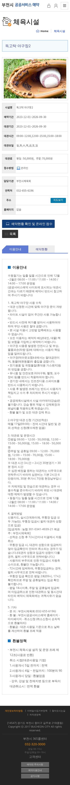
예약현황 (42, 249)
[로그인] (49, 5)
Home (44, 31)
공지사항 (35, 776)
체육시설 (59, 31)
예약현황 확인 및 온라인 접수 (31, 224)
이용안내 (15, 249)
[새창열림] (56, 5)
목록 (13, 234)
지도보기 (58, 200)
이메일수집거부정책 (37, 710)
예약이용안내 (35, 770)
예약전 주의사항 (35, 764)
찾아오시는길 (58, 710)
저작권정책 (35, 714)
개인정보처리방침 (14, 710)
